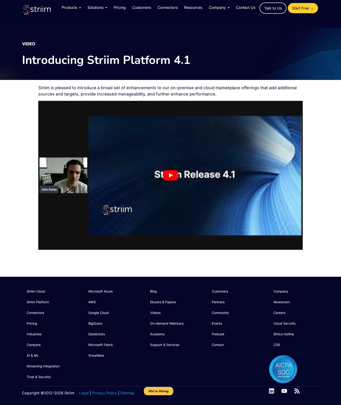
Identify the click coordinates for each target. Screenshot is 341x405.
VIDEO (28, 43)
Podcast (218, 334)
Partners (218, 302)
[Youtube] (284, 391)
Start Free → (303, 8)
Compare (34, 345)
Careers (279, 313)
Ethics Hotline (283, 334)
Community (220, 313)
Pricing (120, 7)
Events (217, 323)
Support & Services (164, 345)
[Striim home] (41, 9)
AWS (92, 302)
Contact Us (245, 7)
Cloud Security (284, 323)
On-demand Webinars (166, 323)
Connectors (168, 7)
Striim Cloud (36, 291)
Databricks (96, 334)
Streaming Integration (43, 366)
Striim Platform (38, 302)
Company (280, 291)
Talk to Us (273, 8)
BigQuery (95, 323)
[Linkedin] (271, 391)
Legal (84, 393)
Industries (34, 334)
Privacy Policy (104, 393)
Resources (193, 7)
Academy (157, 334)
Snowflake (96, 355)
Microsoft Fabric (100, 345)
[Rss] (297, 391)
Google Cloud (98, 313)
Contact (218, 345)
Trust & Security (39, 377)
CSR (276, 345)
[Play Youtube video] (170, 175)
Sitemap (127, 393)
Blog (153, 291)
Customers (141, 7)
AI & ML (33, 355)
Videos (155, 313)
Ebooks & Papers (163, 302)
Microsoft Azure (100, 291)
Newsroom (281, 302)
